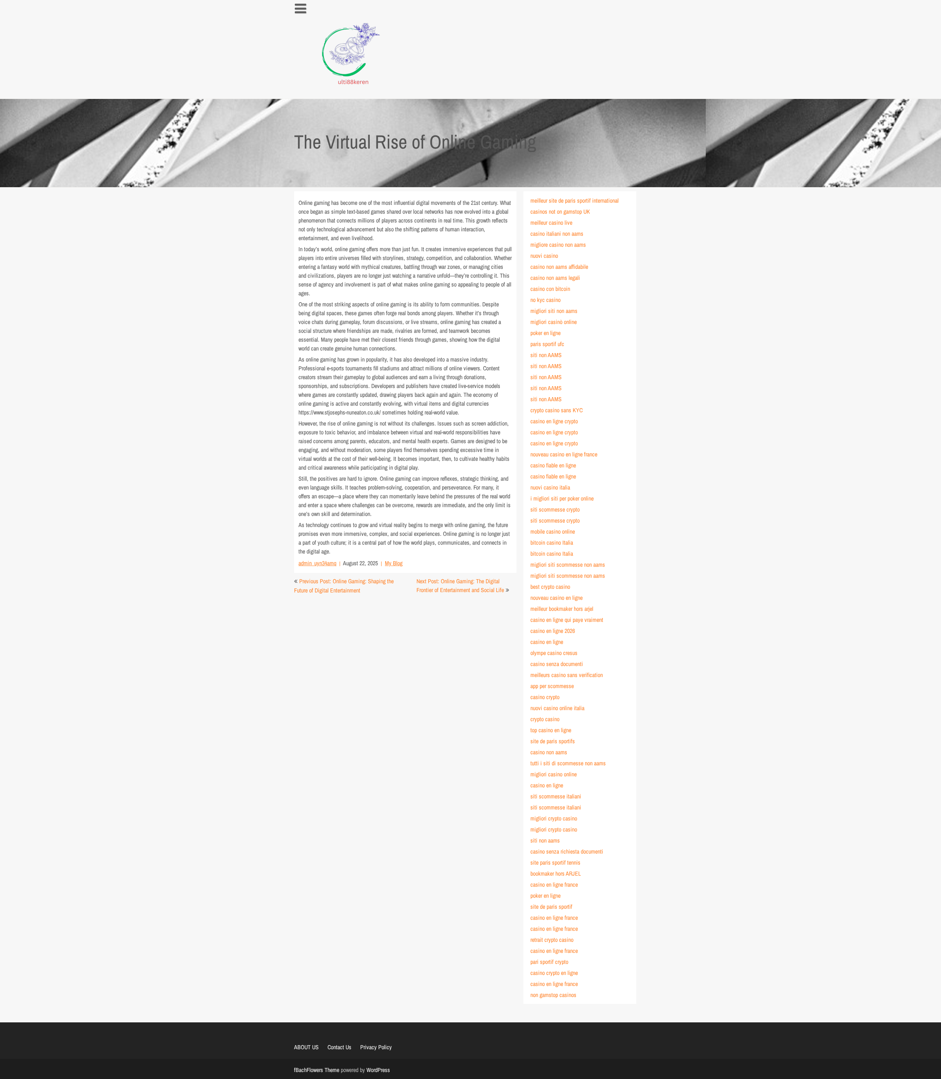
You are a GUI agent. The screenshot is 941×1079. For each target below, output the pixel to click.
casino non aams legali (555, 278)
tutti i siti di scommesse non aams (568, 763)
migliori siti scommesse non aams (567, 564)
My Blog (393, 563)
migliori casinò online (553, 322)
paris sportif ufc (547, 344)
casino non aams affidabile (559, 267)
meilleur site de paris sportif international (574, 200)
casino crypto (544, 697)
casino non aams (548, 752)
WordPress (378, 1070)
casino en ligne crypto (554, 421)
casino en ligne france (554, 884)
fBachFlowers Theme (316, 1070)
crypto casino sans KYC (556, 410)
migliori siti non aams (553, 311)
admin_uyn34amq (317, 563)
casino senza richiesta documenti (566, 851)
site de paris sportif (551, 906)
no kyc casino (545, 300)
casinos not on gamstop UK (560, 211)
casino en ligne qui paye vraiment (566, 620)
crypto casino (544, 719)
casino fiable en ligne (553, 465)
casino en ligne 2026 (552, 631)
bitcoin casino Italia (551, 542)
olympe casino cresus (553, 653)
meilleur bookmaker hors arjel (561, 609)
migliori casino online (553, 774)
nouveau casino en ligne (556, 598)
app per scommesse (552, 686)
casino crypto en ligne (554, 973)
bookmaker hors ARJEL (555, 873)
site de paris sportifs (552, 741)
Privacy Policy (376, 1047)
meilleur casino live (551, 222)
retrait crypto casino (551, 940)
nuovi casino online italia (557, 708)
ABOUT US (306, 1047)
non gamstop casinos (553, 995)
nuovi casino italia (550, 487)
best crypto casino (550, 587)
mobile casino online (552, 531)
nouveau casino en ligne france (563, 454)
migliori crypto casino (553, 818)
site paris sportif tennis (555, 862)
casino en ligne (546, 642)
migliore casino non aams (558, 245)
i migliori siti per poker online (562, 498)
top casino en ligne (550, 730)
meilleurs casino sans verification (566, 675)
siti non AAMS (546, 355)
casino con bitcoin (550, 289)
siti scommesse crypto (555, 509)
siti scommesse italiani (555, 796)
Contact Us (339, 1047)
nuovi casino (544, 256)
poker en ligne (545, 333)
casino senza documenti (556, 664)
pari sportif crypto (549, 962)
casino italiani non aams (556, 233)
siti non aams (545, 840)
